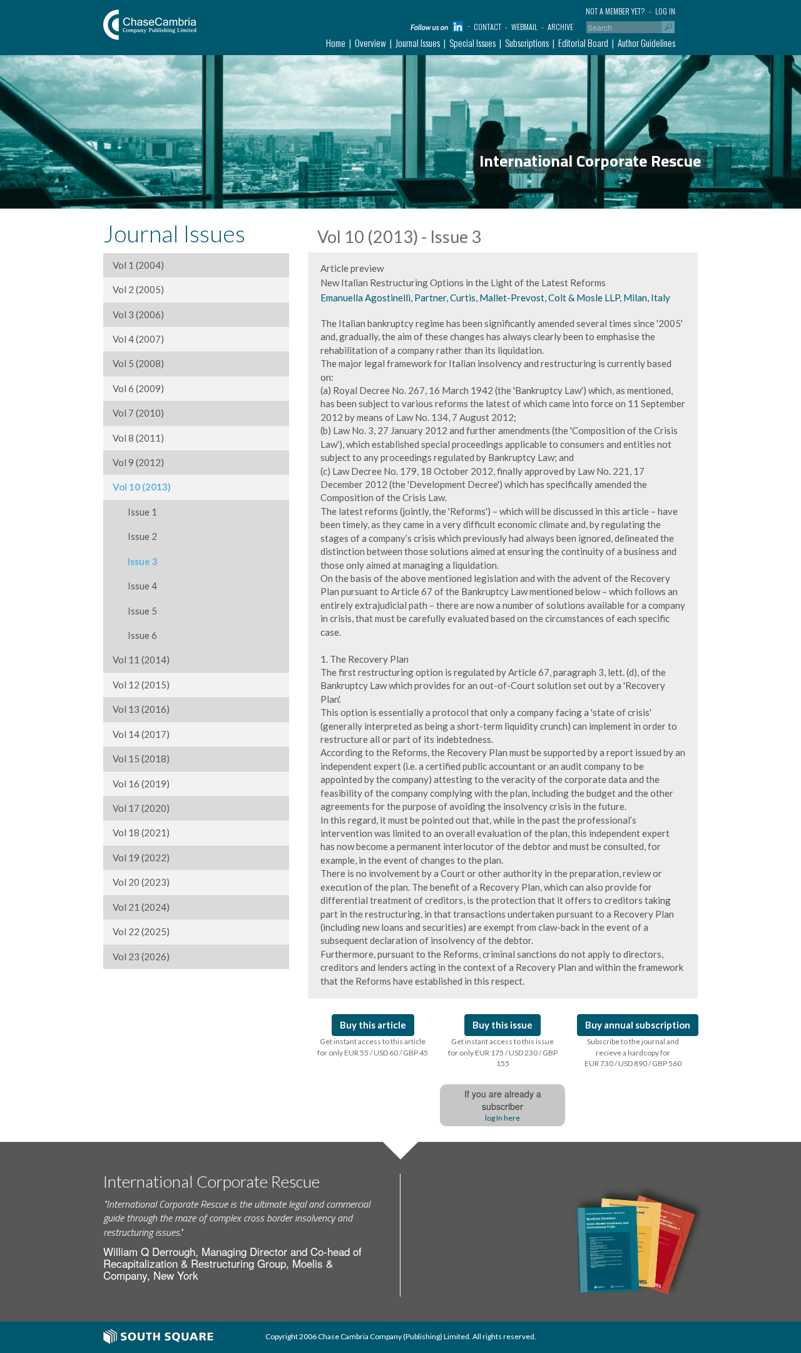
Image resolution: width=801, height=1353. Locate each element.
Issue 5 (135, 610)
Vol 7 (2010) (138, 412)
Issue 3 (135, 561)
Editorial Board (583, 42)
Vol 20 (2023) (141, 882)
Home (335, 42)
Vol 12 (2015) (141, 684)
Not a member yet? (615, 11)
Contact (487, 27)
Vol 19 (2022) (141, 857)
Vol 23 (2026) (141, 956)
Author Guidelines (646, 42)
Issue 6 (135, 635)
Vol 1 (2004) (138, 265)
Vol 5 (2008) (138, 363)
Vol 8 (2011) (138, 437)
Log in (665, 11)
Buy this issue (502, 1024)
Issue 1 (135, 511)
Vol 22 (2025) (141, 931)
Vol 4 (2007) (138, 339)
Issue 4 (135, 585)
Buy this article (373, 1024)
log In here (502, 1117)
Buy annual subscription (637, 1024)
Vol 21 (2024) (141, 907)
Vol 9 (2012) (138, 462)
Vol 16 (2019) (141, 783)
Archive (560, 27)
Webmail (524, 27)
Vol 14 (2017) (141, 734)
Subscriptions (527, 42)
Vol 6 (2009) (138, 388)
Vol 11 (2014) (141, 659)
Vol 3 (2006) (138, 314)
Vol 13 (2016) (141, 709)
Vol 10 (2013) (142, 486)
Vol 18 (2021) (141, 832)
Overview (370, 42)
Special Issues (472, 42)
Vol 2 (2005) (138, 289)
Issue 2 (135, 536)
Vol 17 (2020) (141, 808)
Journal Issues (417, 42)
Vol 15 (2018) (141, 758)
